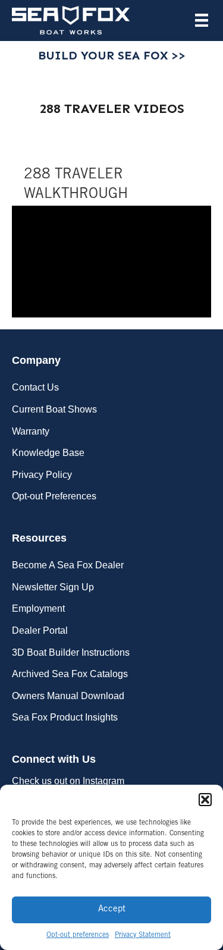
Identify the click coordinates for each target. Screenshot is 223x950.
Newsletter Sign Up (53, 587)
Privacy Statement (143, 935)
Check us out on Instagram (68, 781)
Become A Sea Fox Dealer (68, 565)
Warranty (30, 431)
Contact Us (35, 387)
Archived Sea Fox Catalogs (70, 674)
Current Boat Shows (54, 409)
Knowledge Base (48, 453)
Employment (38, 608)
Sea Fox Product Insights (65, 717)
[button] (205, 800)
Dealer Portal (40, 630)
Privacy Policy (42, 475)
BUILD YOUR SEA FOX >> (112, 55)
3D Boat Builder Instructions (71, 652)
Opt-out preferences (77, 935)
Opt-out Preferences (54, 496)
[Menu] (201, 20)
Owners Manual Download (68, 696)
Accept (111, 909)
